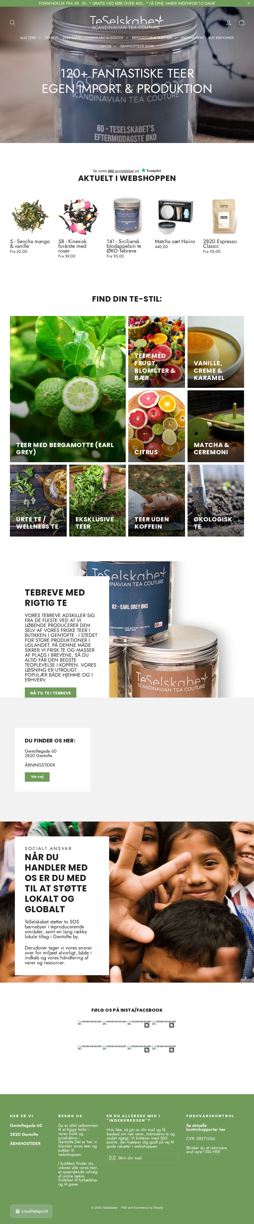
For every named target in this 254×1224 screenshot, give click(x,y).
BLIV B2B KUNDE (221, 37)
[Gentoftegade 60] (127, 760)
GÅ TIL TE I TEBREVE (50, 693)
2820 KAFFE (72, 37)
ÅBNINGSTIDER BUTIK (137, 46)
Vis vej (37, 776)
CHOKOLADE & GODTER (104, 37)
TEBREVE (52, 37)
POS (124, 1207)
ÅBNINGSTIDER (40, 765)
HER (216, 1152)
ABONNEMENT (192, 37)
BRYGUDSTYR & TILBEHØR (152, 37)
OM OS (106, 46)
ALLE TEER (28, 37)
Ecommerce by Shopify (148, 1207)
